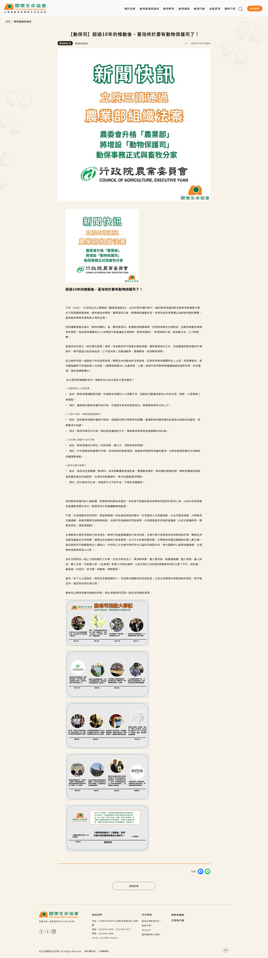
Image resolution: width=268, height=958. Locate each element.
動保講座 (184, 8)
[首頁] (25, 8)
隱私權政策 (90, 951)
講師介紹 (230, 8)
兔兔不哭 (146, 925)
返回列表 (134, 886)
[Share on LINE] (207, 871)
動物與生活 (65, 43)
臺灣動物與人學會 (150, 934)
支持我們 (254, 8)
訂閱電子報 (177, 920)
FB (41, 931)
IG (53, 931)
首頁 (8, 21)
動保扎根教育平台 (150, 921)
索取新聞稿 (177, 914)
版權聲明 (104, 951)
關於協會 (130, 8)
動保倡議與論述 (149, 8)
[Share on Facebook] (200, 871)
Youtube (47, 931)
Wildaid (146, 929)
